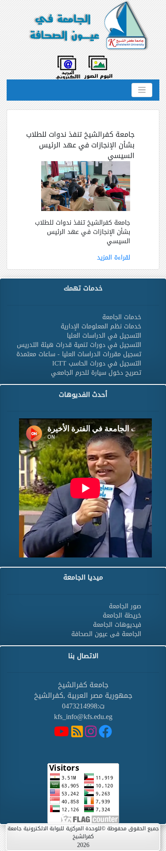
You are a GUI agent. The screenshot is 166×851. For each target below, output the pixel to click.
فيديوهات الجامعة (117, 625)
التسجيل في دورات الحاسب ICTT (96, 363)
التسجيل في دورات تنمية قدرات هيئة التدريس (79, 345)
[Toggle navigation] (141, 90)
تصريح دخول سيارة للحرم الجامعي (96, 373)
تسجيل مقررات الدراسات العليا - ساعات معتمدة (78, 354)
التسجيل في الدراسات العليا (104, 336)
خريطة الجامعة (122, 615)
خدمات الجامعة (121, 317)
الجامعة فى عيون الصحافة (106, 634)
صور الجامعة (125, 606)
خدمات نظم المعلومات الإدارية (101, 326)
